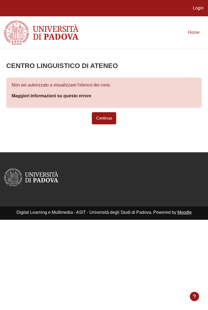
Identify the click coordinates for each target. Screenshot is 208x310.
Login (198, 8)
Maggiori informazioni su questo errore (51, 95)
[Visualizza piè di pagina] (194, 296)
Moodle (184, 212)
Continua (104, 118)
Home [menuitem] (194, 32)
